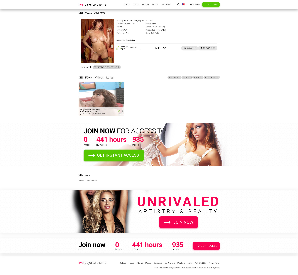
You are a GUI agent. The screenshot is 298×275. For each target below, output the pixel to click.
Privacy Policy (214, 263)
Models (155, 4)
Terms (189, 263)
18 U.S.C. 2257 (200, 263)
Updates (126, 4)
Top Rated (187, 77)
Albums (145, 4)
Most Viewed (174, 77)
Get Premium (212, 4)
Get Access (209, 245)
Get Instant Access (118, 155)
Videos (136, 4)
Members (196, 4)
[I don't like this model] (123, 48)
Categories (166, 4)
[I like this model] (118, 48)
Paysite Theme (92, 4)
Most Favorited (212, 77)
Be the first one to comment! (106, 67)
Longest (198, 77)
